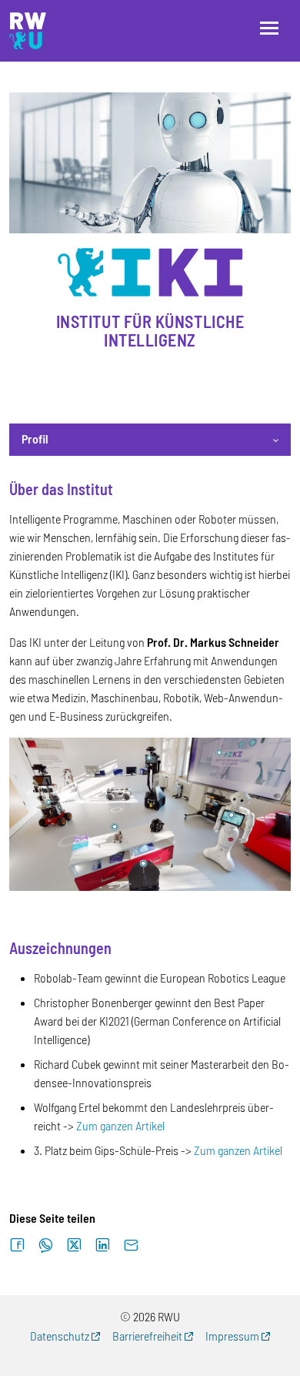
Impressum (232, 1335)
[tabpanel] (150, 820)
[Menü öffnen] (269, 28)
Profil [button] (35, 438)
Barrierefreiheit (147, 1335)
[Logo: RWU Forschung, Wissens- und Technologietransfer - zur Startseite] (27, 30)
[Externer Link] (150, 812)
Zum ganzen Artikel (120, 1125)
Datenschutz (59, 1335)
